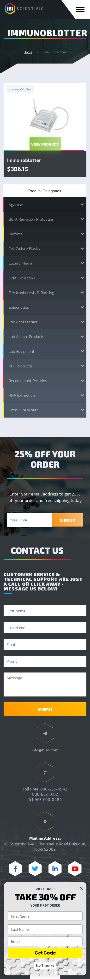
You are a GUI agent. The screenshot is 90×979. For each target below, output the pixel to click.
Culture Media (20, 263)
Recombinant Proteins (28, 380)
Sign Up (67, 520)
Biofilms (15, 233)
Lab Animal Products (26, 336)
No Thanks (45, 965)
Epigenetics (19, 307)
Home (28, 52)
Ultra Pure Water (23, 409)
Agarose (16, 204)
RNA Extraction (22, 395)
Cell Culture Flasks (24, 248)
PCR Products (20, 366)
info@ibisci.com (45, 750)
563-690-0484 (48, 799)
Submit (45, 709)
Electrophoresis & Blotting (31, 292)
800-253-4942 (53, 788)
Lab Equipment (21, 351)
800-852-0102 (45, 794)
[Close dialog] (81, 888)
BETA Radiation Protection (31, 219)
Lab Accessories (23, 321)
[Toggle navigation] (80, 9)
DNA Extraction (22, 278)
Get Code (44, 953)
